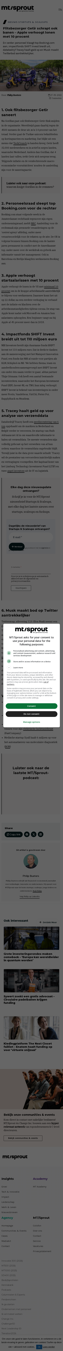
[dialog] (31, 675)
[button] (31, 668)
